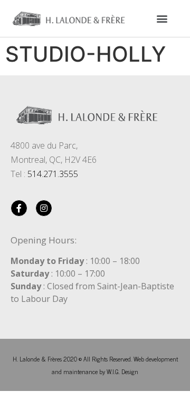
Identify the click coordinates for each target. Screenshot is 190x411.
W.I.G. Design (122, 371)
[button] (161, 18)
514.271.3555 (52, 174)
